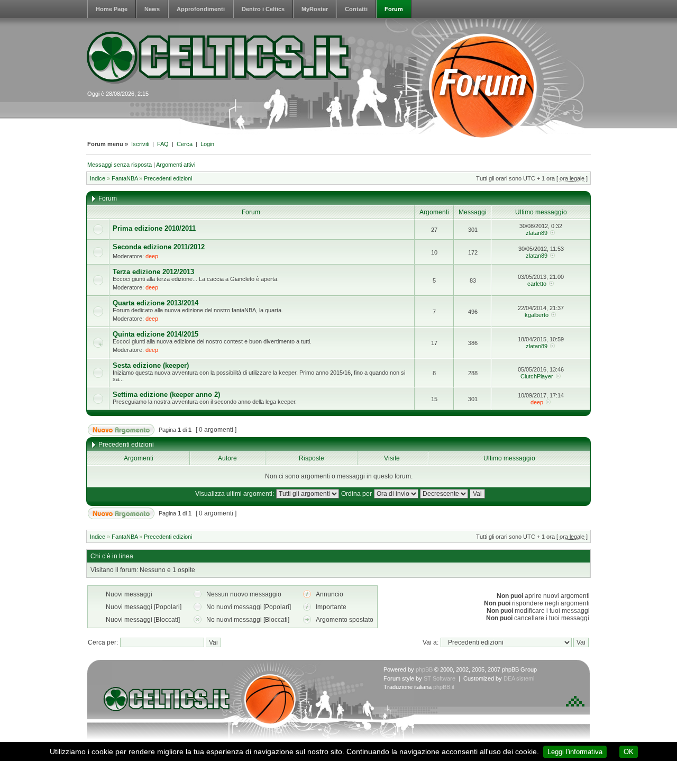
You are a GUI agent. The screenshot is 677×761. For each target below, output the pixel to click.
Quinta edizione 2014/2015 (155, 334)
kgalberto (536, 315)
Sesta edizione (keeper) (151, 365)
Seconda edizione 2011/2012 (159, 247)
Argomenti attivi (175, 164)
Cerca (185, 144)
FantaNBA (125, 178)
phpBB (424, 669)
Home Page (111, 9)
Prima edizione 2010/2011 (154, 228)
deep (151, 256)
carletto (536, 283)
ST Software (439, 678)
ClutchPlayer (536, 376)
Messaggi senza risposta (119, 164)
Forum (394, 9)
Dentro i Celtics (263, 9)
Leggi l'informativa (574, 752)
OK (629, 752)
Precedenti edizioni (168, 178)
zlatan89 (536, 233)
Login (207, 144)
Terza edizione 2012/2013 (153, 272)
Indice (97, 178)
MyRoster (314, 9)
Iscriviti (140, 144)
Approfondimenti (201, 9)
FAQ (163, 144)
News (152, 9)
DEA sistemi (519, 678)
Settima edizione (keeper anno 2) (166, 394)
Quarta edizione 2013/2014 (155, 303)
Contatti (356, 9)
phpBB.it (443, 687)
